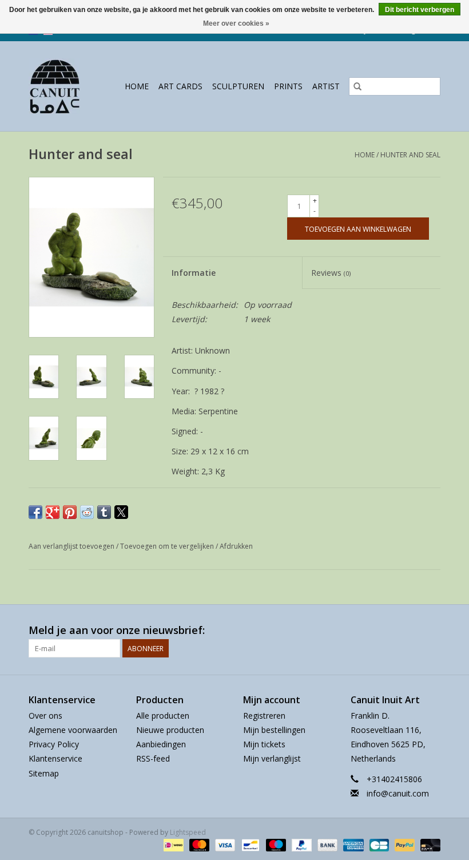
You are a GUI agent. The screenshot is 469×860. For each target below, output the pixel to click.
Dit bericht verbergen (419, 10)
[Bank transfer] (326, 844)
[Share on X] (121, 512)
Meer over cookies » (236, 23)
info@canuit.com (398, 793)
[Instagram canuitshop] (431, 630)
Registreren (264, 715)
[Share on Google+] (52, 512)
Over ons (45, 715)
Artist (326, 86)
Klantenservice (55, 758)
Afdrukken (236, 546)
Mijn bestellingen (274, 729)
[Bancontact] (249, 844)
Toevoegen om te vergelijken (168, 546)
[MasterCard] (198, 844)
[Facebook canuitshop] (411, 630)
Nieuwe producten (170, 729)
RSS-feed (153, 758)
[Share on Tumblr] (104, 512)
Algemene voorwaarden (73, 729)
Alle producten (162, 715)
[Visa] (224, 844)
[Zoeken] (357, 86)
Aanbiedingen (161, 744)
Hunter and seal (410, 155)
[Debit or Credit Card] (428, 844)
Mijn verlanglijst (272, 758)
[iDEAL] (172, 844)
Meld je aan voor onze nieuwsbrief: (117, 630)
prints (288, 86)
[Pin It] (70, 512)
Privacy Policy (54, 744)
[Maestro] (275, 844)
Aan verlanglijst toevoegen (72, 546)
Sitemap (44, 773)
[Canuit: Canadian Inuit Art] (57, 86)
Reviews (331, 272)
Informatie (194, 272)
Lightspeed (188, 832)
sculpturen (238, 86)
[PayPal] (300, 844)
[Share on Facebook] (35, 512)
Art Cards (180, 86)
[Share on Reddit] (87, 512)
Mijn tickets (264, 744)
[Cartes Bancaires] (378, 844)
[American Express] (352, 844)
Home (137, 86)
